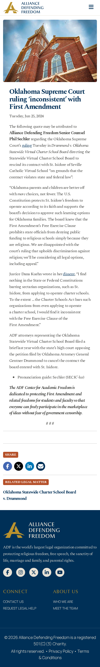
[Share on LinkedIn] (29, 466)
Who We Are (63, 601)
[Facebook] (7, 572)
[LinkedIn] (46, 572)
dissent (68, 274)
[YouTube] (59, 572)
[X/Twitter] (33, 572)
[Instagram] (20, 572)
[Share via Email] (40, 466)
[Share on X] (18, 466)
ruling (27, 145)
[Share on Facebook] (7, 466)
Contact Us (13, 601)
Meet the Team (65, 608)
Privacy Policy (61, 651)
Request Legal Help (19, 608)
